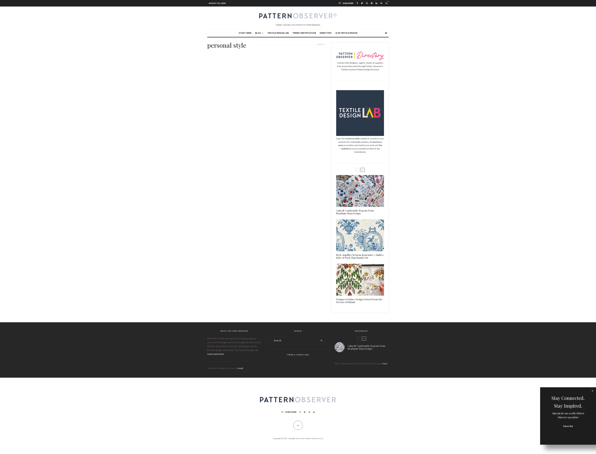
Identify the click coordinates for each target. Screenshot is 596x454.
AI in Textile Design (346, 33)
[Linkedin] (376, 3)
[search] (321, 340)
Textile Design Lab (278, 33)
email (240, 368)
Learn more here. (215, 354)
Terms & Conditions (298, 355)
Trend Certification (304, 33)
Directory (326, 33)
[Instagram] (366, 3)
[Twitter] (361, 3)
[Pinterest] (371, 3)
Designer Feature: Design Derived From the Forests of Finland (359, 300)
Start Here (245, 33)
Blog (258, 33)
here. (385, 363)
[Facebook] (357, 3)
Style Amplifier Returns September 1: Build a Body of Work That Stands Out (359, 256)
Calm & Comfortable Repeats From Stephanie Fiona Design (355, 212)
